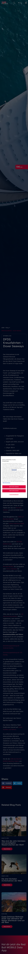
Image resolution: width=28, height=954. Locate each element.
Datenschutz (14, 469)
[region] (14, 477)
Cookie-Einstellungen (13, 494)
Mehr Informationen (6, 482)
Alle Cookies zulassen (14, 490)
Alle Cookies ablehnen (14, 486)
